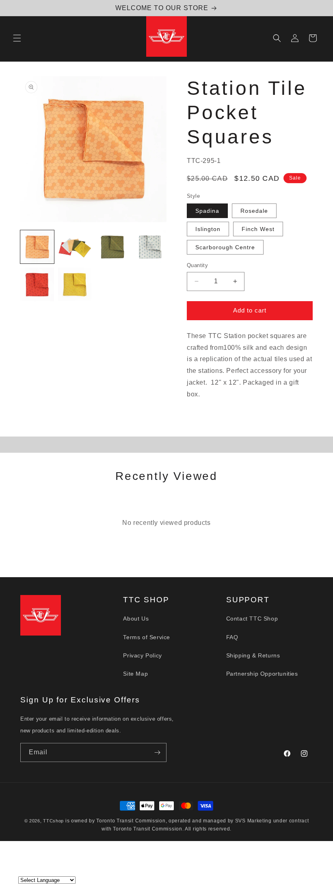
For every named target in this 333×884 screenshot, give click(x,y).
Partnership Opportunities (262, 673)
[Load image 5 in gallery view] (37, 284)
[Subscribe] (157, 752)
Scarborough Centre (225, 247)
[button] (17, 38)
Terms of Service (146, 637)
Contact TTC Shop (252, 618)
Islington (208, 229)
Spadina (207, 211)
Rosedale (254, 211)
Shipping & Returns (253, 655)
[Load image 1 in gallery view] (37, 247)
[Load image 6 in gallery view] (75, 284)
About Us (136, 618)
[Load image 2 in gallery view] (75, 247)
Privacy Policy (142, 655)
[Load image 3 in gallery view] (112, 247)
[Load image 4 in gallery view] (150, 247)
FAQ (232, 637)
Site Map (135, 673)
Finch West (258, 229)
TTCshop (53, 820)
